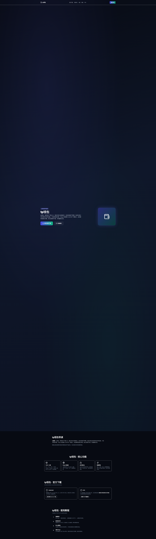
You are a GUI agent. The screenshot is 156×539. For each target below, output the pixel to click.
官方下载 (71, 2)
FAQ (85, 2)
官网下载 (112, 2)
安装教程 (59, 223)
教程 (82, 2)
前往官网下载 (47, 223)
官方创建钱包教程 (63, 513)
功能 (79, 2)
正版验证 (75, 2)
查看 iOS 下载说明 (84, 496)
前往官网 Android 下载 (51, 496)
